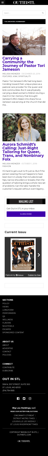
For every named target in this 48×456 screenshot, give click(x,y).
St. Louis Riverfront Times (24, 424)
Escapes (6, 329)
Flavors (6, 323)
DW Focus (24, 2)
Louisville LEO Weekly (24, 421)
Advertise (7, 348)
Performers (9, 313)
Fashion (6, 166)
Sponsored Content (13, 332)
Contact (6, 351)
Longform (8, 310)
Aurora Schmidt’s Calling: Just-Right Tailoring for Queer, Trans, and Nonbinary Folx (23, 152)
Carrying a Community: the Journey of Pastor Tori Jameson (23, 64)
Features (7, 76)
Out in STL (24, 441)
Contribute (8, 367)
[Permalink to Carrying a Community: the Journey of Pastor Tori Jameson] (24, 41)
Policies (6, 355)
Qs (3, 316)
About (5, 345)
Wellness (7, 320)
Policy (5, 303)
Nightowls (8, 326)
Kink (15, 76)
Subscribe (26, 214)
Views (5, 307)
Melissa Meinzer (11, 74)
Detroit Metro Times (24, 418)
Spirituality (24, 76)
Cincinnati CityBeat (24, 415)
